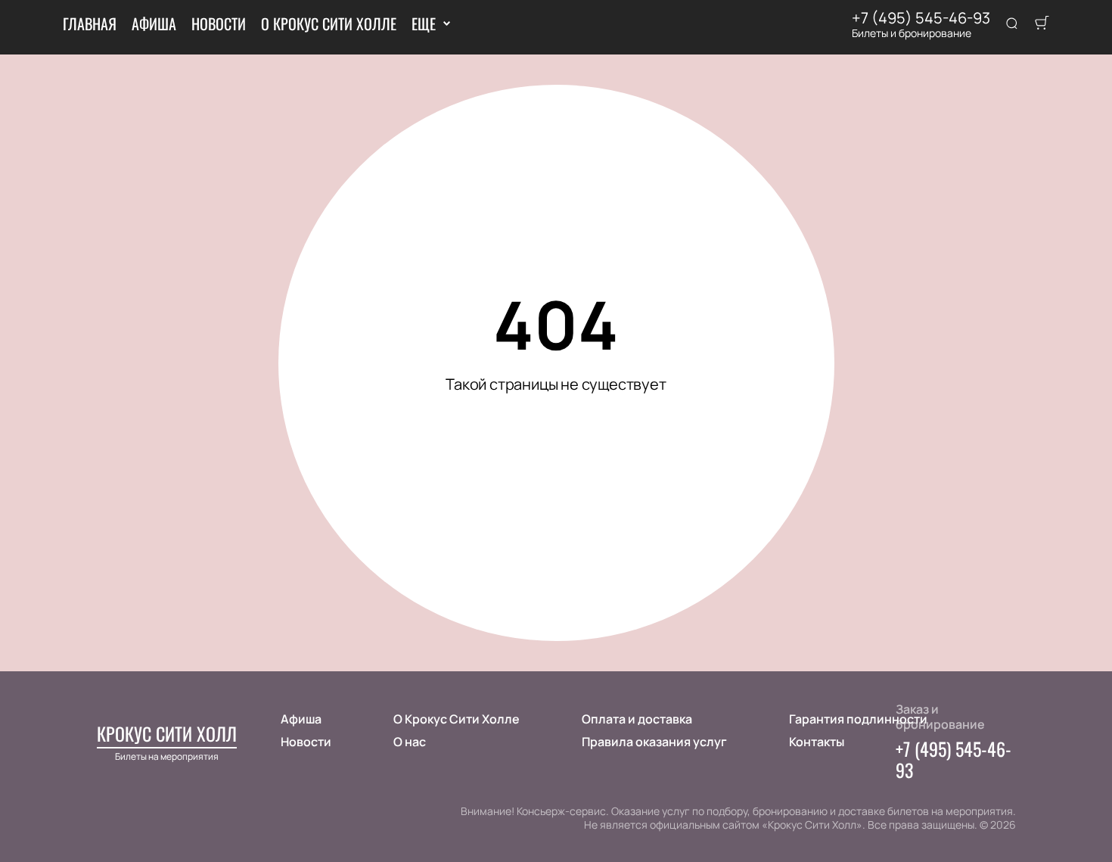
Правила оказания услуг (654, 741)
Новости (218, 23)
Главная (89, 23)
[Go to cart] (1042, 24)
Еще (423, 23)
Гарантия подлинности (858, 719)
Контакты (816, 741)
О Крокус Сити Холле (328, 23)
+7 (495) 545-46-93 (921, 18)
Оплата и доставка (637, 719)
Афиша (154, 23)
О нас (409, 741)
